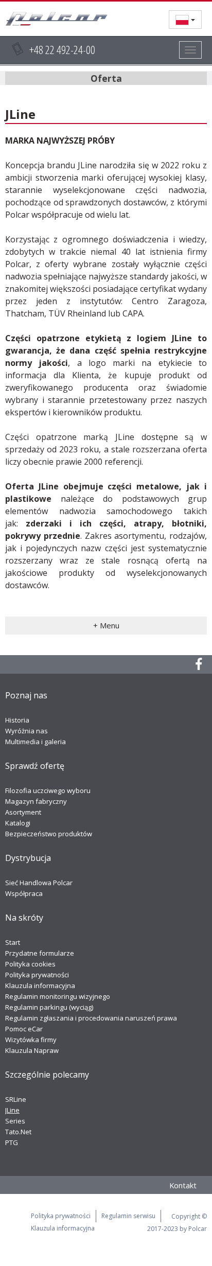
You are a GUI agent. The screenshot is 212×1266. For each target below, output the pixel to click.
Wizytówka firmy (31, 1039)
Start (12, 942)
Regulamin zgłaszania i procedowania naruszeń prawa (91, 1018)
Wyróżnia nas (26, 730)
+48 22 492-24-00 (62, 50)
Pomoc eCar (24, 1028)
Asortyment (23, 812)
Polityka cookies (30, 964)
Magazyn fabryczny (36, 801)
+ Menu (106, 625)
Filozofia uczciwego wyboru (48, 790)
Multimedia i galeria (35, 741)
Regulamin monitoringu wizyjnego (57, 996)
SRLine (15, 1099)
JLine (12, 1110)
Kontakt (183, 1185)
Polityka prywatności (37, 974)
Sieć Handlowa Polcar (39, 882)
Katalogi (17, 823)
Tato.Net (18, 1131)
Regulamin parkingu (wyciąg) (49, 1007)
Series (15, 1121)
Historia (17, 720)
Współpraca (24, 893)
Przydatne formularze (39, 953)
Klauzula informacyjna (40, 985)
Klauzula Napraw (32, 1050)
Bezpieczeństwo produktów (48, 833)
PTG (11, 1142)
